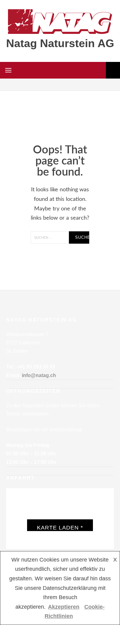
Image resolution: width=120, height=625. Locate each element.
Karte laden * (60, 528)
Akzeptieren (63, 607)
